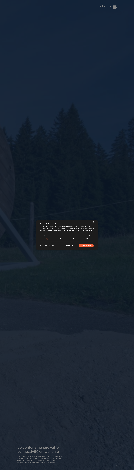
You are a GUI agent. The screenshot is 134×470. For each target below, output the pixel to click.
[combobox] (93, 222)
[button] (47, 245)
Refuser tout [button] (70, 245)
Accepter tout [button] (86, 245)
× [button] (95, 222)
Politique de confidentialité (86, 232)
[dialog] (67, 235)
